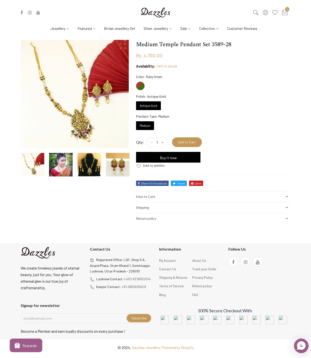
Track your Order (204, 269)
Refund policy (202, 286)
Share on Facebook (154, 183)
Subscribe (138, 318)
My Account (167, 260)
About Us (199, 260)
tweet (181, 183)
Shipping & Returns (173, 277)
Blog (162, 295)
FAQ (195, 295)
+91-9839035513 (134, 287)
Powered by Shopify (177, 347)
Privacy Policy (202, 277)
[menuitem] (61, 28)
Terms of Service (171, 286)
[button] (301, 346)
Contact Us (167, 269)
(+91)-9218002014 (137, 279)
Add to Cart (187, 142)
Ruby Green (140, 86)
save (198, 183)
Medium (145, 124)
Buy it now (168, 157)
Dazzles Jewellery (146, 347)
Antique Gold (148, 104)
